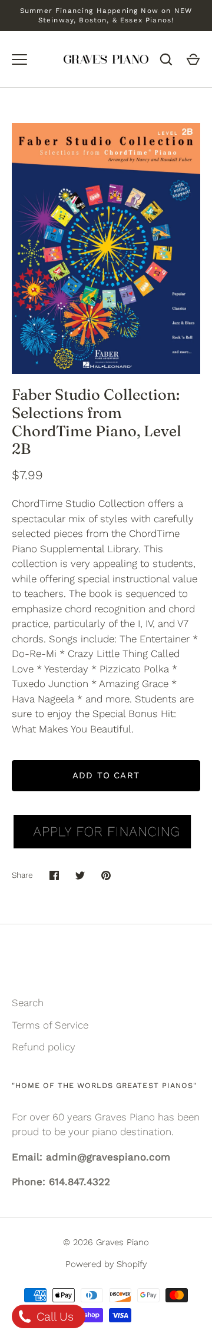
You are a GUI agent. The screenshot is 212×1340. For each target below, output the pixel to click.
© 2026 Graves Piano (106, 1242)
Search (28, 1003)
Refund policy (43, 1047)
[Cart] (193, 59)
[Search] (166, 59)
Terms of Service (50, 1025)
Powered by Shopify (106, 1264)
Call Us (53, 1316)
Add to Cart (106, 775)
